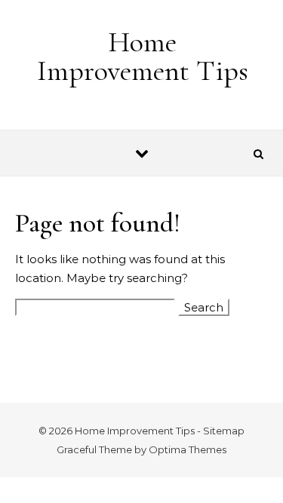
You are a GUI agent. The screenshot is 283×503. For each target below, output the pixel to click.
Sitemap (224, 431)
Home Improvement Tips (142, 56)
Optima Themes (187, 449)
